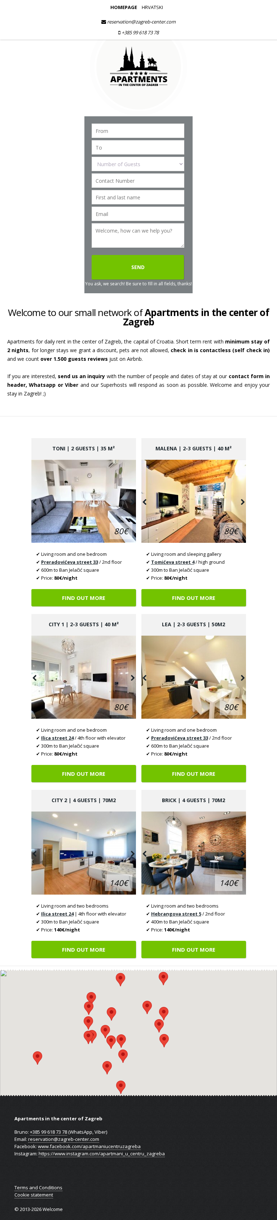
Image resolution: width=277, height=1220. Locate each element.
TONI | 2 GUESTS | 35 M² (83, 448)
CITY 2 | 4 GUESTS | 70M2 (84, 800)
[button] (120, 1087)
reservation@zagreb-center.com (141, 21)
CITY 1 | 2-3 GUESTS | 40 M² (84, 624)
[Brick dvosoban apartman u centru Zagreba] (193, 853)
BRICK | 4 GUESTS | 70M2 (193, 800)
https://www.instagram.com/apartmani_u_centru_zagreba (102, 1153)
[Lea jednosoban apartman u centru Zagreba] (193, 677)
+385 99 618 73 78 (139, 32)
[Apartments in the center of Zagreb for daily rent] (138, 113)
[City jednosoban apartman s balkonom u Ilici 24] (83, 677)
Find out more (83, 597)
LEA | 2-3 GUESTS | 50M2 (193, 624)
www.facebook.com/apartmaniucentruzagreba (89, 1146)
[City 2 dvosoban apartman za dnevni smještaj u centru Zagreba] (83, 853)
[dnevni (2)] (83, 501)
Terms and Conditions (38, 1187)
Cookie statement (33, 1194)
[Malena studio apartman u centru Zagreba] (193, 501)
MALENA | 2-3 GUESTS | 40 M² (193, 448)
